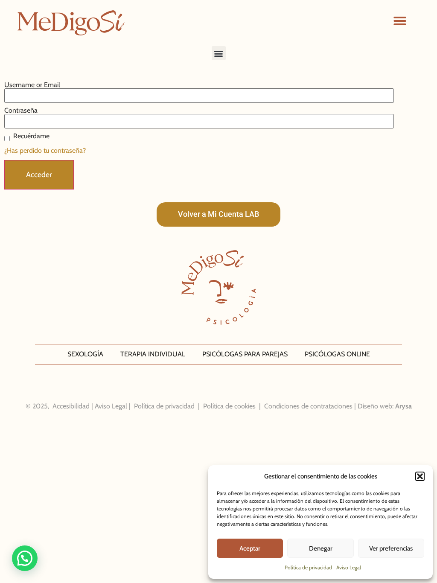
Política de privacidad (308, 567)
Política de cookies (229, 406)
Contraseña (21, 110)
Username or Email (32, 85)
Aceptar (249, 548)
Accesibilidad (71, 406)
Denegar (320, 548)
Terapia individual (152, 354)
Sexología (85, 354)
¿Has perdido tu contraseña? (45, 150)
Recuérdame (31, 136)
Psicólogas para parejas (245, 354)
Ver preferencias (391, 548)
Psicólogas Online (337, 354)
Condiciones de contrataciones (308, 406)
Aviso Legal (348, 567)
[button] (420, 476)
